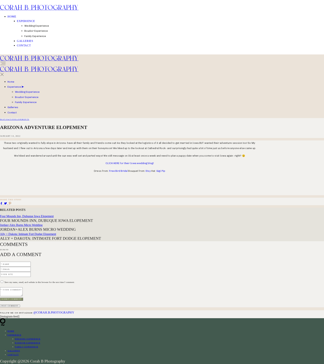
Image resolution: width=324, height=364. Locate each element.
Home (12, 16)
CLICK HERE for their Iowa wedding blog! (130, 163)
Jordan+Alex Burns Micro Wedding (21, 225)
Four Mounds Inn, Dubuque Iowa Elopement (27, 216)
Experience (26, 21)
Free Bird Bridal (118, 171)
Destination (7, 119)
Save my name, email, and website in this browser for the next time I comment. (39, 282)
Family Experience (26, 102)
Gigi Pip (160, 171)
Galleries (25, 40)
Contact (24, 45)
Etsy (148, 171)
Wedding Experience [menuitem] (36, 25)
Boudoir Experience (27, 97)
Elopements (22, 119)
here (27, 192)
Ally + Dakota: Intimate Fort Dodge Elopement (28, 234)
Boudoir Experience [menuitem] (36, 30)
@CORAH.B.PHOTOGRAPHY (53, 312)
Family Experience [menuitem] (35, 36)
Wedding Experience (27, 91)
